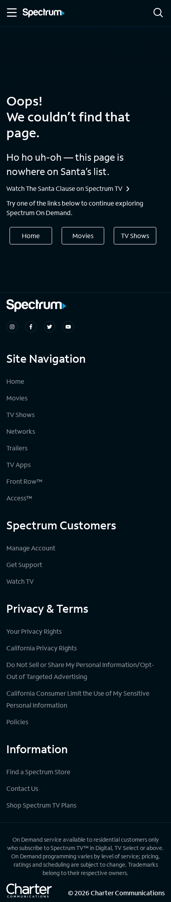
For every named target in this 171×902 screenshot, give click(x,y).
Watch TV (20, 581)
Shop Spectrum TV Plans (41, 805)
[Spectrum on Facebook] (31, 327)
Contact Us (22, 788)
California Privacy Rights (41, 648)
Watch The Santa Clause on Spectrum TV (64, 188)
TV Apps (18, 464)
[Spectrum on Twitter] (49, 327)
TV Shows (135, 235)
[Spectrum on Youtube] (68, 327)
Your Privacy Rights (34, 631)
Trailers (16, 448)
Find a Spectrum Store (38, 771)
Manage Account (30, 548)
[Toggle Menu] (11, 12)
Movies (82, 235)
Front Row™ (24, 481)
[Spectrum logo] (43, 13)
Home (31, 235)
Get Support (24, 564)
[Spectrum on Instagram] (12, 327)
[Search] (158, 13)
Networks (20, 431)
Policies (17, 721)
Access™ (19, 498)
